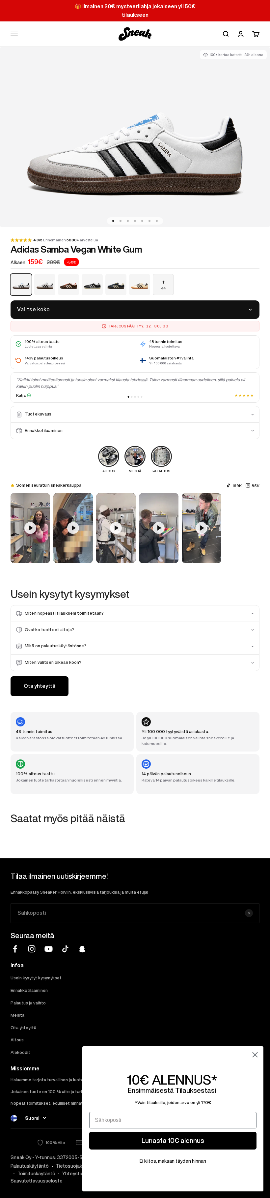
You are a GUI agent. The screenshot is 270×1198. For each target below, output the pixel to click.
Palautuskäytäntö (30, 1166)
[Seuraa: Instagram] (31, 948)
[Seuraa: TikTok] (65, 948)
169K (237, 485)
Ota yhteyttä (39, 686)
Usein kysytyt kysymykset (36, 978)
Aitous (17, 1040)
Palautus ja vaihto (28, 1003)
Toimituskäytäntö (36, 1173)
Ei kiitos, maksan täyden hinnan (173, 1161)
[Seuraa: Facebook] (15, 948)
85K (255, 485)
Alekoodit (20, 1052)
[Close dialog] (255, 1054)
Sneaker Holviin (55, 892)
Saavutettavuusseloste (37, 1181)
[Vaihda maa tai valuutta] (14, 1118)
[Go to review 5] (142, 397)
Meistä (17, 1015)
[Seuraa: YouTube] (48, 948)
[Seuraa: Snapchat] (82, 948)
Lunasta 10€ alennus (173, 1140)
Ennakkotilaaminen (29, 990)
